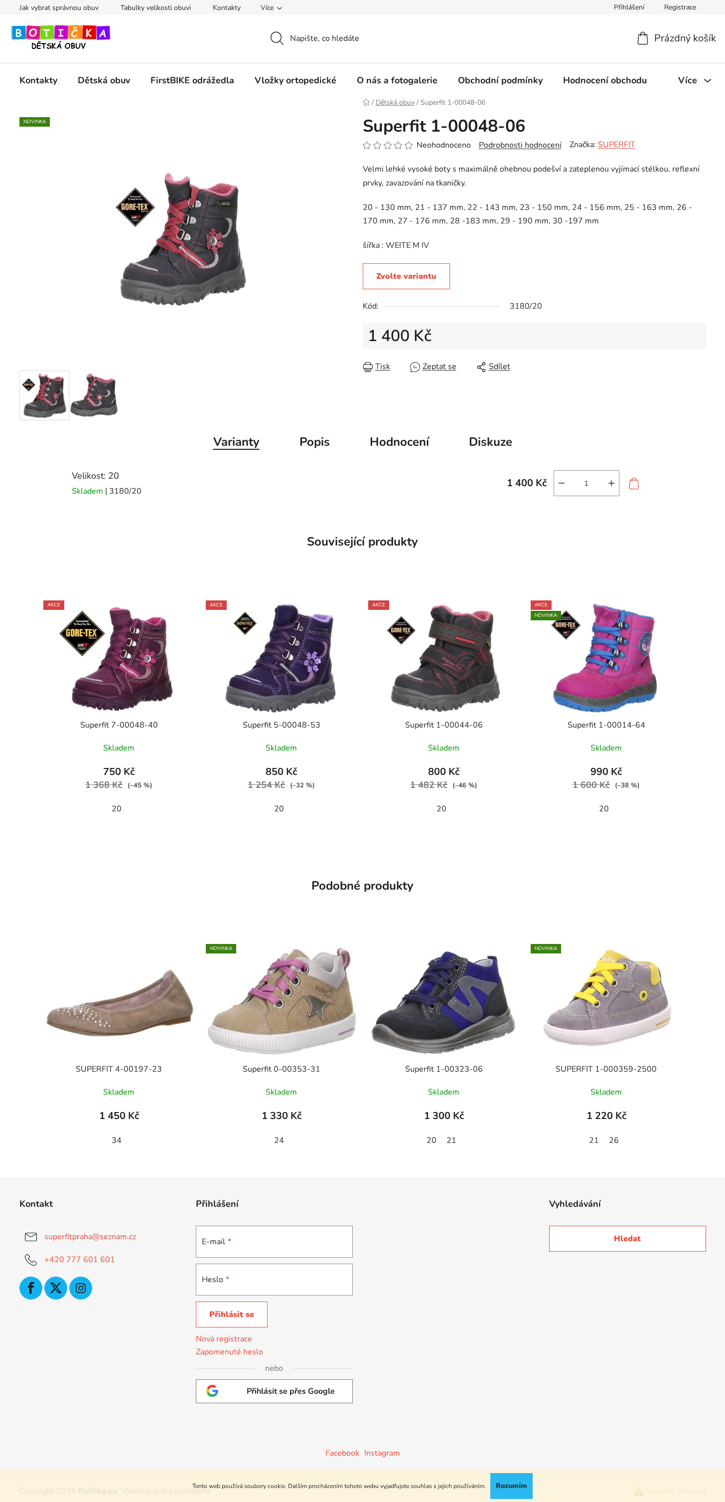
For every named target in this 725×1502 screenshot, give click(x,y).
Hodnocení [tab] (399, 442)
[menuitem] (38, 80)
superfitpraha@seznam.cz (90, 1236)
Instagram (382, 1453)
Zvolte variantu (406, 276)
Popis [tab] (314, 442)
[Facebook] (30, 1288)
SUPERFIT (616, 144)
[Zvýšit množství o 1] (611, 483)
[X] (55, 1288)
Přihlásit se (231, 1314)
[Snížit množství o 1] (561, 483)
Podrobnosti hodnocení (520, 145)
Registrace (680, 7)
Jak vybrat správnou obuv (59, 7)
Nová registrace (224, 1338)
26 (614, 1140)
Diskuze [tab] (490, 442)
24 (279, 1140)
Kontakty (227, 7)
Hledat (627, 1238)
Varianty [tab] (236, 442)
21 (451, 1140)
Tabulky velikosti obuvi (156, 7)
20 (117, 808)
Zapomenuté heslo (229, 1351)
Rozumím (511, 1486)
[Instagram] (80, 1288)
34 (117, 1140)
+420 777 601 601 (79, 1259)
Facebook (342, 1453)
